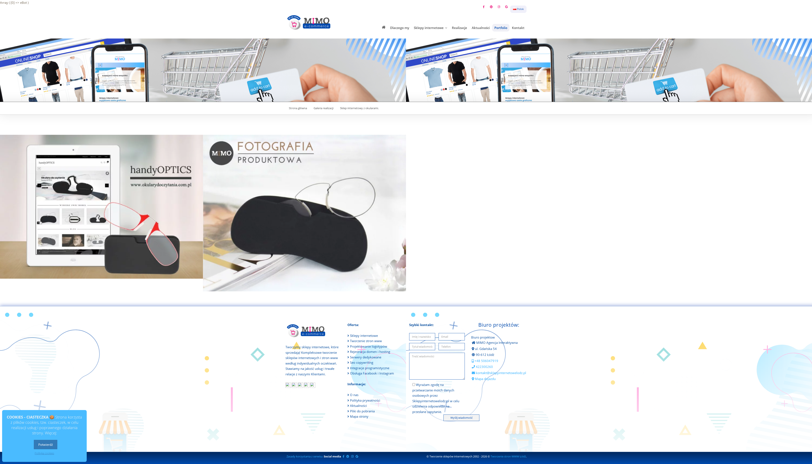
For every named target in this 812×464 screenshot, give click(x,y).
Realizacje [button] (459, 28)
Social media (332, 456)
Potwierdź (45, 444)
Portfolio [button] (500, 28)
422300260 (484, 367)
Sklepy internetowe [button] (429, 28)
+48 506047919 (486, 361)
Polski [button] (520, 9)
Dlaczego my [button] (399, 28)
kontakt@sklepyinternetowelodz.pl (500, 373)
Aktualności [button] (481, 28)
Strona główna (298, 108)
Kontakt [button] (518, 28)
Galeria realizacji (323, 108)
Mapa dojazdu (485, 379)
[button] (384, 27)
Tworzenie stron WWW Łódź (508, 456)
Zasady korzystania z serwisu (305, 456)
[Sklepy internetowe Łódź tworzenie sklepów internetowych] (309, 22)
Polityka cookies (44, 453)
